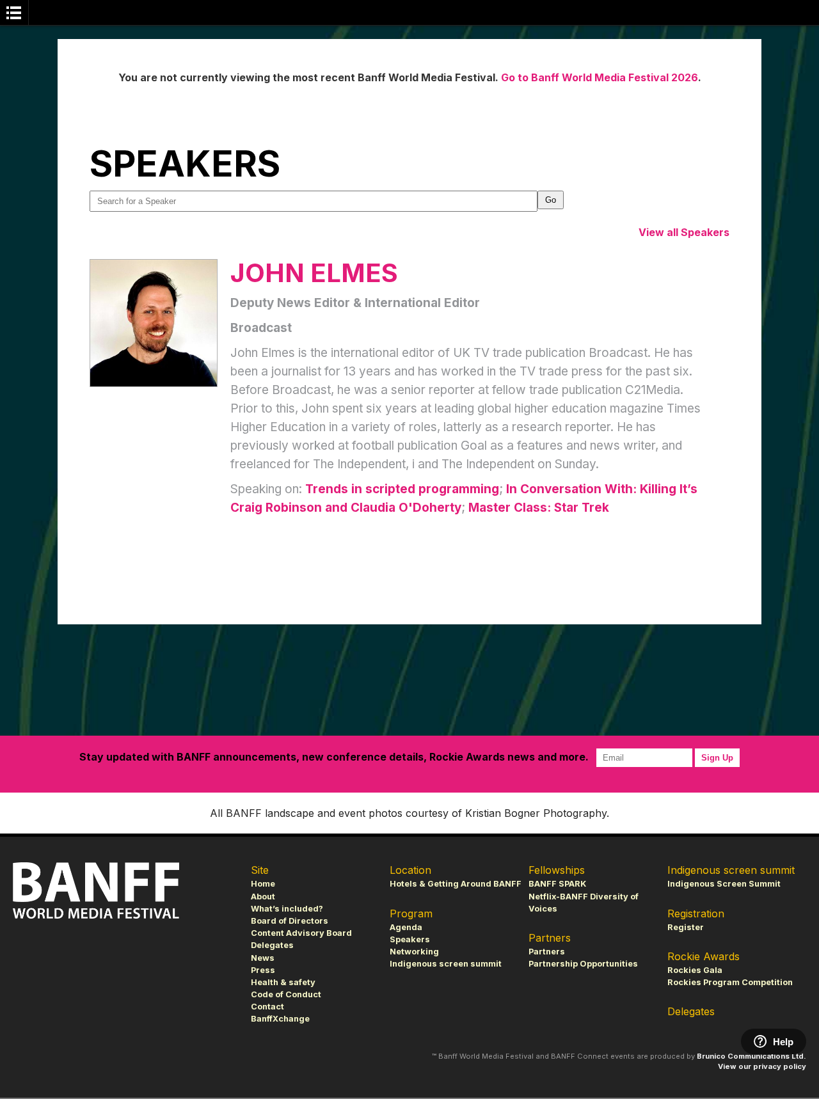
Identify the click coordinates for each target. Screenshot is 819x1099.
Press (263, 970)
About (263, 896)
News (262, 958)
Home (263, 884)
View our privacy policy (762, 1066)
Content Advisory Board (301, 933)
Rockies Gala (694, 970)
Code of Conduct (286, 994)
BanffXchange (280, 1019)
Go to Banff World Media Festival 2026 (599, 77)
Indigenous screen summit (446, 964)
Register (685, 927)
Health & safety (283, 982)
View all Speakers (684, 232)
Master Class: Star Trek (538, 507)
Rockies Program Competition (730, 982)
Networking (414, 951)
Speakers (410, 939)
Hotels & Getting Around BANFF (455, 884)
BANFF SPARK (557, 884)
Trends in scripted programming (402, 489)
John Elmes (314, 273)
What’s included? (287, 908)
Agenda (406, 927)
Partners (547, 951)
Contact (267, 1006)
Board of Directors (289, 921)
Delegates (272, 945)
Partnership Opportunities (583, 964)
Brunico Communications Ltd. (751, 1056)
